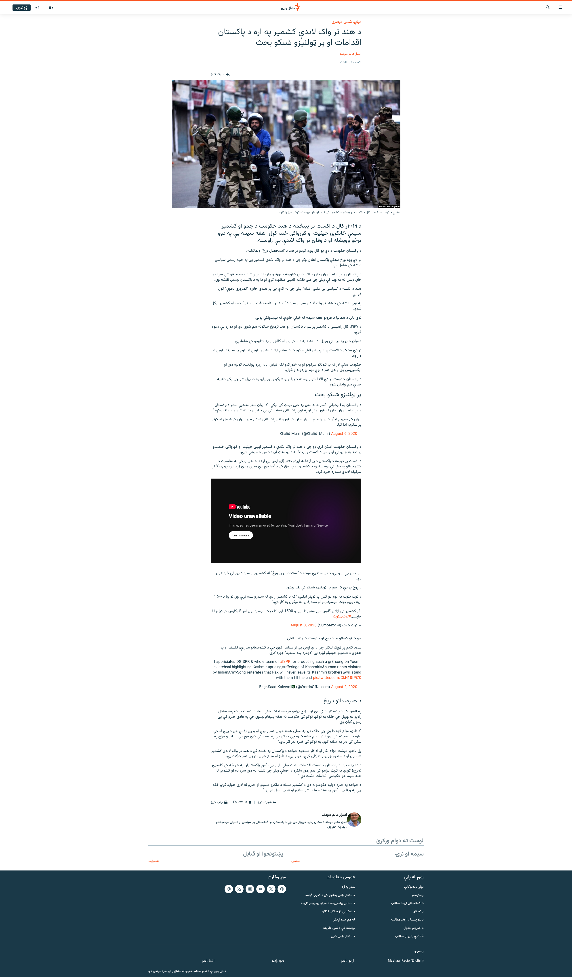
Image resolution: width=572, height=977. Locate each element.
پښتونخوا (418, 895)
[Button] (220, 74)
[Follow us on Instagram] (250, 889)
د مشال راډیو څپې (343, 936)
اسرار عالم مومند (350, 53)
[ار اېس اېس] (239, 889)
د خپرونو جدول (414, 928)
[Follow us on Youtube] (260, 889)
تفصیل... (294, 861)
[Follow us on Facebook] (282, 889)
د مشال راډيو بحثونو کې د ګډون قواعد (330, 895)
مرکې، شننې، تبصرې (346, 22)
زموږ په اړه (348, 887)
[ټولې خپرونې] (37, 7)
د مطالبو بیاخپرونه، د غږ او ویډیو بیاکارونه (328, 903)
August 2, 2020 (344, 687)
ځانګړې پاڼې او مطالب (409, 936)
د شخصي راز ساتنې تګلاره (338, 911)
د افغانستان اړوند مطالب (407, 903)
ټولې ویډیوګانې (414, 887)
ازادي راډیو (347, 961)
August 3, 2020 (303, 625)
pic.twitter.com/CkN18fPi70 (337, 678)
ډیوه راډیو (278, 961)
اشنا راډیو (208, 961)
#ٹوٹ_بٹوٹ (342, 616)
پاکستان (418, 911)
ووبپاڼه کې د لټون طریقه (339, 928)
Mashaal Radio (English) (406, 961)
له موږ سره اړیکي (344, 920)
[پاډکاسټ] (229, 889)
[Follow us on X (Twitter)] (271, 889)
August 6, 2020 (344, 434)
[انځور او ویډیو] (51, 7)
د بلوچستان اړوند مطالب (407, 920)
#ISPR (285, 662)
